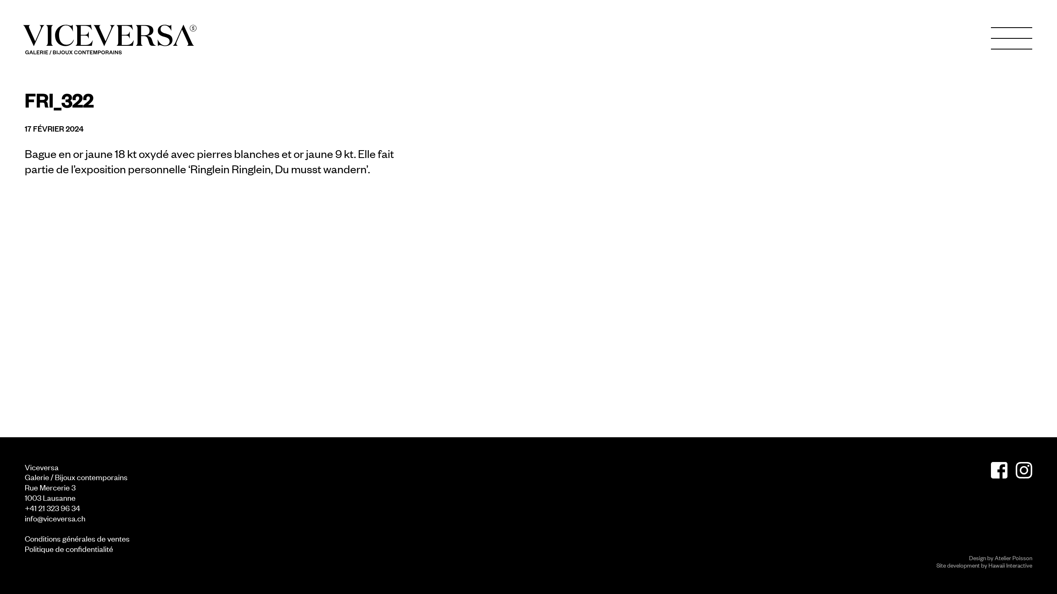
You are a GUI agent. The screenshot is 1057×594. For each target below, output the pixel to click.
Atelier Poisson (1013, 557)
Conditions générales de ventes (77, 538)
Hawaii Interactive (1010, 565)
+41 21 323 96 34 (52, 507)
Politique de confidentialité (69, 548)
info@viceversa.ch (55, 518)
